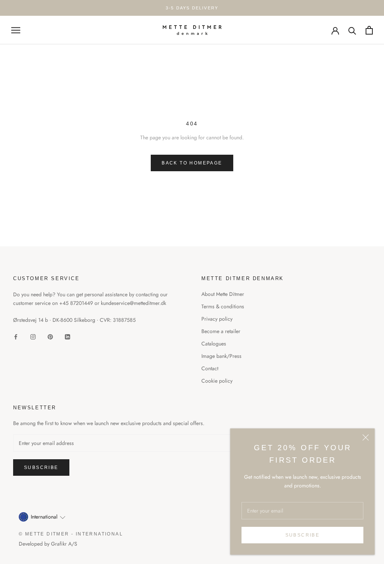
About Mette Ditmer (222, 294)
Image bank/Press (221, 356)
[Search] (352, 30)
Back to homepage (192, 163)
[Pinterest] (50, 336)
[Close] (365, 437)
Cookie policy (216, 381)
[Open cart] (369, 30)
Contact (209, 368)
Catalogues (213, 343)
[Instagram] (33, 336)
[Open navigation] (15, 30)
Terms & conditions (222, 306)
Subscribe (302, 535)
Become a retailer (220, 331)
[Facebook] (15, 336)
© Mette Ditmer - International (71, 534)
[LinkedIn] (67, 336)
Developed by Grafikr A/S (48, 543)
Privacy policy (216, 319)
